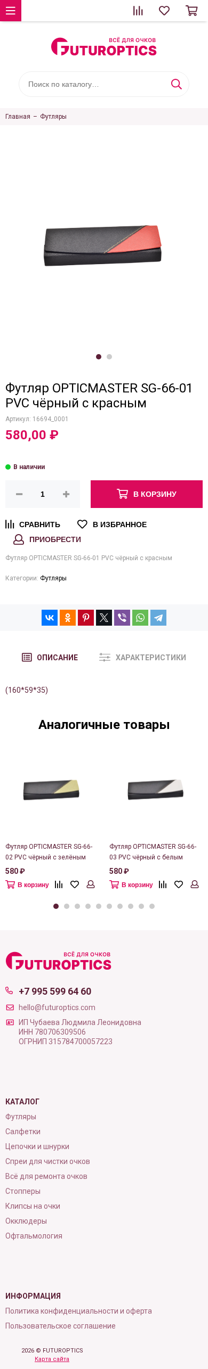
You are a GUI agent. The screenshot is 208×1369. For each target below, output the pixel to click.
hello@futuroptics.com (57, 1007)
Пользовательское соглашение (60, 1326)
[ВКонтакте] (50, 618)
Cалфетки (23, 1131)
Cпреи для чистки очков (47, 1161)
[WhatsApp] (140, 618)
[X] (104, 618)
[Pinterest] (86, 618)
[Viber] (122, 618)
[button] (98, 356)
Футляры (53, 578)
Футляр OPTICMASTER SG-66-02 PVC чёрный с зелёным (48, 852)
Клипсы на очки (32, 1206)
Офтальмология (33, 1236)
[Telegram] (158, 618)
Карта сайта (52, 1359)
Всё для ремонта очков (46, 1176)
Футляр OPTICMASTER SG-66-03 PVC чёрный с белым (152, 852)
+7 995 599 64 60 (55, 991)
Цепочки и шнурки (37, 1146)
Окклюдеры (26, 1221)
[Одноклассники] (68, 618)
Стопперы (23, 1191)
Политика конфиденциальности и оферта (78, 1311)
